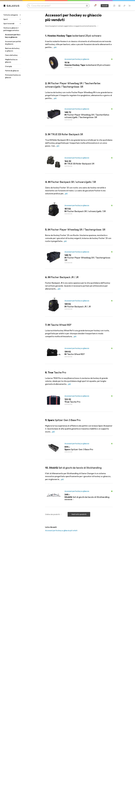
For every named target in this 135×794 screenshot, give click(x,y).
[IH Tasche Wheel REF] (79, 352)
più (55, 47)
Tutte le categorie (10, 15)
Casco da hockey (11, 55)
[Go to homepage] (11, 5)
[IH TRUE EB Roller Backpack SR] (79, 162)
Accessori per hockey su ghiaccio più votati (61, 531)
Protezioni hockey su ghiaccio (13, 76)
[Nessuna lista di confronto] (119, 5)
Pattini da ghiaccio (12, 71)
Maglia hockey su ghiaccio (11, 60)
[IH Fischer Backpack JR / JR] (79, 304)
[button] (98, 26)
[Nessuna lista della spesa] (124, 5)
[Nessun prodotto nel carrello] (129, 5)
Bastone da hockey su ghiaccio (12, 49)
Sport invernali (8, 24)
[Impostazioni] (95, 5)
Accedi (104, 6)
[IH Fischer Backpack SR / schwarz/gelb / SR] (79, 209)
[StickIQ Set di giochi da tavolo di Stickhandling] (79, 495)
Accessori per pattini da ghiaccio (13, 42)
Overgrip (8, 66)
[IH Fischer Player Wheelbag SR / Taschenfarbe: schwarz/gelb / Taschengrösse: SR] (79, 114)
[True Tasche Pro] (79, 400)
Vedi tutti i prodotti (78, 514)
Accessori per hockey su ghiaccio (13, 36)
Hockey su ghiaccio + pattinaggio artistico (11, 29)
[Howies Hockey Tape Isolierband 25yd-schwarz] (79, 63)
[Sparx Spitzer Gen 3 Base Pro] (79, 447)
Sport (5, 19)
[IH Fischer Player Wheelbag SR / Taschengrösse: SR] (79, 257)
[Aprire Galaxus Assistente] (114, 5)
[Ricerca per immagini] (86, 6)
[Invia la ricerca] (29, 6)
